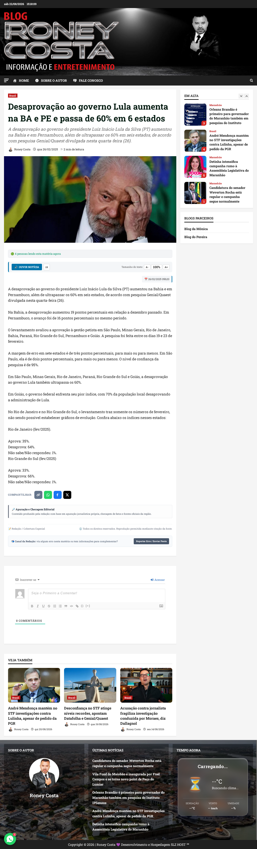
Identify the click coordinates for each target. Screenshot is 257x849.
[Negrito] (32, 606)
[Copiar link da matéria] (38, 495)
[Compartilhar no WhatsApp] (48, 495)
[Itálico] (38, 606)
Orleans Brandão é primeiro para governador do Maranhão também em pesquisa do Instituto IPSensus (128, 797)
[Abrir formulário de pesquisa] (251, 80)
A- (147, 267)
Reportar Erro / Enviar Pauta (151, 541)
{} (82, 605)
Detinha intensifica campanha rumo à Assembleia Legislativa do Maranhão (195, 141)
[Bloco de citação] (66, 606)
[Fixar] (49, 606)
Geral (212, 183)
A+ (166, 267)
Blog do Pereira (195, 237)
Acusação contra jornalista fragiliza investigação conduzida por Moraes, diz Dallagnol (143, 716)
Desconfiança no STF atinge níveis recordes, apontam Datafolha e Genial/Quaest (87, 713)
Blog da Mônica (196, 229)
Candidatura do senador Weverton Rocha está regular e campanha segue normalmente (195, 167)
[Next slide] (246, 96)
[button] (6, 80)
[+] (88, 605)
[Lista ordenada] (54, 606)
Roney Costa (22, 149)
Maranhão (215, 131)
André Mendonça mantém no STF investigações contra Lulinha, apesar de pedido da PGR (32, 716)
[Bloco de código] (71, 606)
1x (46, 267)
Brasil (12, 95)
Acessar (159, 580)
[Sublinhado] (43, 606)
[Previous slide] (241, 96)
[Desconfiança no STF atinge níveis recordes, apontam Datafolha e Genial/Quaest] (90, 685)
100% (156, 267)
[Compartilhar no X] (67, 495)
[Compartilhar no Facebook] (58, 495)
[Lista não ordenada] (60, 606)
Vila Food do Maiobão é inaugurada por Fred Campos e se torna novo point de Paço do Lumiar (195, 193)
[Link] (77, 606)
